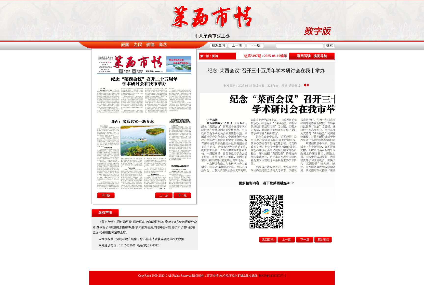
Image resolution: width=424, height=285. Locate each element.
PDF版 (106, 195)
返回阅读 (304, 56)
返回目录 (268, 239)
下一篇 (304, 239)
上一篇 (286, 239)
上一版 (163, 195)
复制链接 (323, 239)
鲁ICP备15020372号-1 (272, 275)
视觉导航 (320, 56)
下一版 (182, 195)
